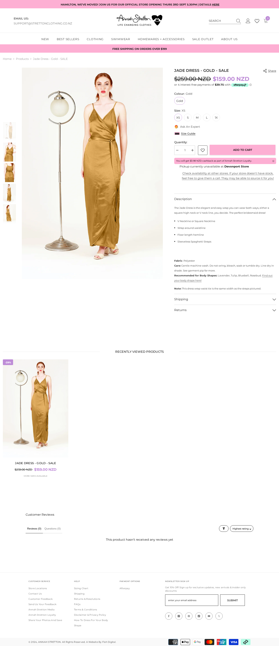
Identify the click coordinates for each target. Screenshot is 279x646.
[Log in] (248, 21)
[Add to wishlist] (202, 150)
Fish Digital (109, 642)
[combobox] (221, 21)
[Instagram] (178, 616)
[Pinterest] (188, 616)
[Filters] (224, 528)
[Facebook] (168, 616)
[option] (92, 173)
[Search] (225, 21)
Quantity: (180, 142)
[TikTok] (199, 616)
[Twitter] (219, 616)
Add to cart (243, 150)
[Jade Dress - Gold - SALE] (35, 408)
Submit (232, 600)
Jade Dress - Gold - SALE (35, 463)
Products (22, 59)
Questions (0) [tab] (52, 528)
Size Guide (188, 133)
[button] (9, 117)
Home (7, 59)
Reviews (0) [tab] (34, 528)
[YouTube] (209, 616)
